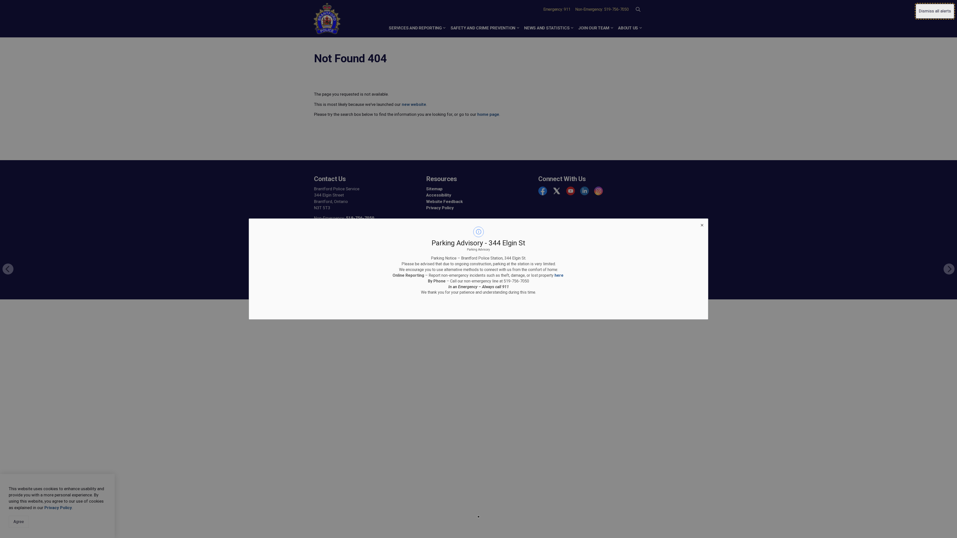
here (559, 275)
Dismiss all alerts (935, 10)
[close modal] (702, 225)
